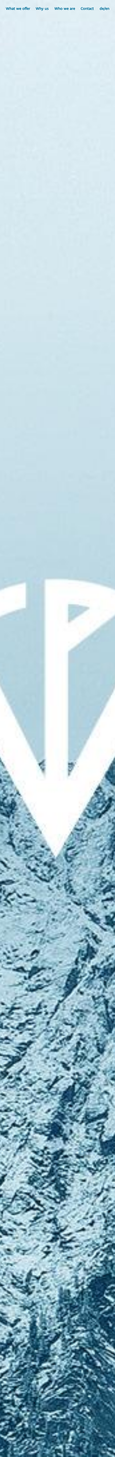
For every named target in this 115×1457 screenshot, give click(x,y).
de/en (104, 8)
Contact (87, 8)
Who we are (64, 8)
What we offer (18, 8)
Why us (42, 8)
